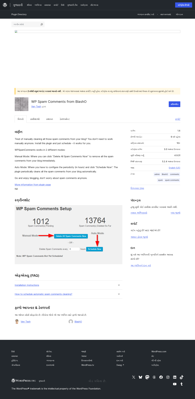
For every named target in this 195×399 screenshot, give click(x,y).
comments (174, 174)
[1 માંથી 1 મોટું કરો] (118, 209)
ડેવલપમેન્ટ (65, 119)
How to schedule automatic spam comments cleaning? (43, 294)
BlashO (78, 321)
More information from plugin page (33, 184)
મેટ (152, 356)
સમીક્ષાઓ (35, 119)
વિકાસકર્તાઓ (86, 360)
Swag (120, 365)
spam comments (172, 180)
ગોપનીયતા (15, 365)
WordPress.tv (87, 365)
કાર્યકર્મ (119, 356)
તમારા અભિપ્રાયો (139, 212)
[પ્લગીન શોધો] (42, 24)
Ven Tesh (36, 106)
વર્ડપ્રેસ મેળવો (183, 5)
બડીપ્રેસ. (155, 365)
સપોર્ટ (177, 119)
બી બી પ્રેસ (156, 360)
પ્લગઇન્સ (50, 360)
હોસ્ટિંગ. (14, 360)
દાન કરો (119, 360)
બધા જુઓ (175, 212)
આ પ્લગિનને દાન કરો (141, 265)
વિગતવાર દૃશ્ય (137, 188)
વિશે (13, 351)
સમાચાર (14, 356)
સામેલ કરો (120, 351)
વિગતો (21, 119)
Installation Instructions (27, 285)
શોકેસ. (49, 351)
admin (157, 174)
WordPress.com (158, 351)
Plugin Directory (19, 14)
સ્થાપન (49, 119)
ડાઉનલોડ (174, 104)
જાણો (83, 351)
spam (160, 180)
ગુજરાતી (42, 381)
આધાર (84, 356)
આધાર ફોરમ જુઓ (139, 236)
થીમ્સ (48, 356)
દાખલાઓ (50, 365)
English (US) (174, 167)
